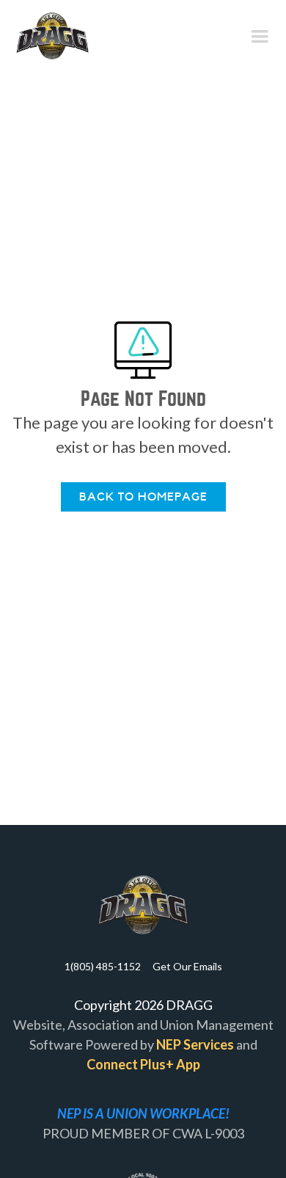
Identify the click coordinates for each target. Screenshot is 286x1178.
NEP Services (195, 1044)
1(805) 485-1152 (103, 966)
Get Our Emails (187, 966)
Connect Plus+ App (143, 1064)
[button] (259, 36)
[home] (52, 36)
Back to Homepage (143, 497)
